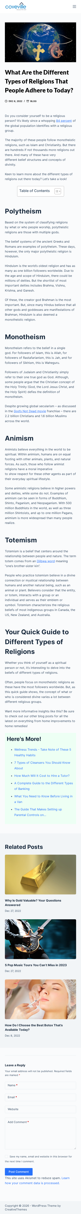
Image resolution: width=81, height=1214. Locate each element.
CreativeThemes (16, 1209)
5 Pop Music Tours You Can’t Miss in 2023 (36, 965)
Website (13, 1109)
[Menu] (74, 6)
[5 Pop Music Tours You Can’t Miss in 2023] (40, 939)
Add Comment (18, 1122)
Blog (33, 101)
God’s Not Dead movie (30, 411)
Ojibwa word (46, 561)
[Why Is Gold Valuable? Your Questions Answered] (40, 874)
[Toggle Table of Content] (56, 191)
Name (13, 1085)
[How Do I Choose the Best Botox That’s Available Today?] (40, 999)
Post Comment (19, 1171)
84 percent (64, 121)
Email (12, 1097)
